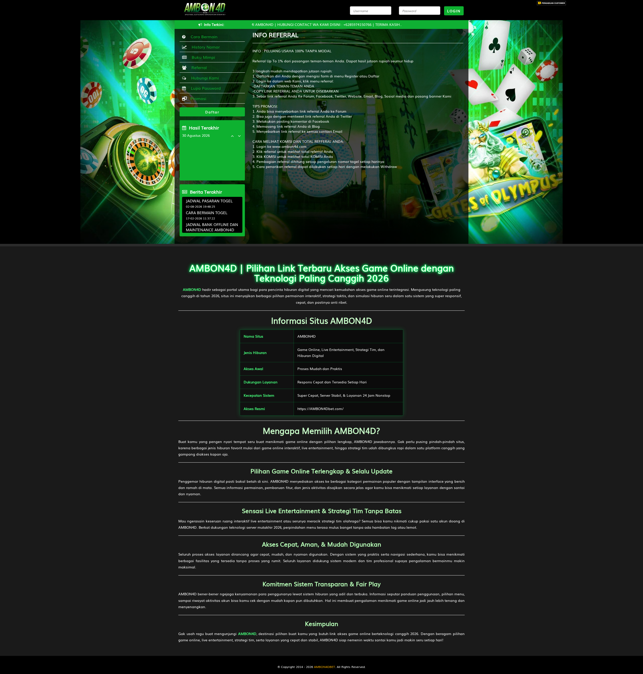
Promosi (197, 98)
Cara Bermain (203, 36)
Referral (198, 67)
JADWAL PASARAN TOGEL (209, 200)
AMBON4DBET (324, 666)
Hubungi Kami (204, 78)
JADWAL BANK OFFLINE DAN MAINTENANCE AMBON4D (212, 226)
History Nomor (204, 47)
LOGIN (454, 10)
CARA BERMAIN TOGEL (206, 212)
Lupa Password (204, 88)
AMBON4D (192, 289)
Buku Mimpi (202, 57)
